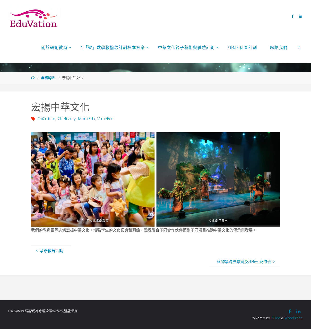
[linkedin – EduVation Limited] (300, 16)
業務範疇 (48, 77)
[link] (299, 47)
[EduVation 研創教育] (33, 15)
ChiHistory (66, 118)
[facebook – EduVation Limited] (292, 16)
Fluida (275, 318)
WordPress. (294, 318)
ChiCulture (46, 118)
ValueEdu (105, 118)
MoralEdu (86, 118)
